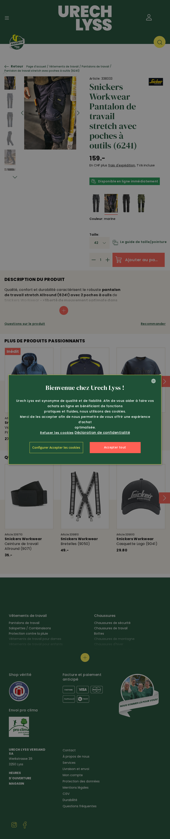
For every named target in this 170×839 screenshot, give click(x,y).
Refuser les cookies (57, 432)
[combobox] (153, 381)
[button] (56, 448)
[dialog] (84, 419)
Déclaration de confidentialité (102, 432)
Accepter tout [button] (115, 447)
